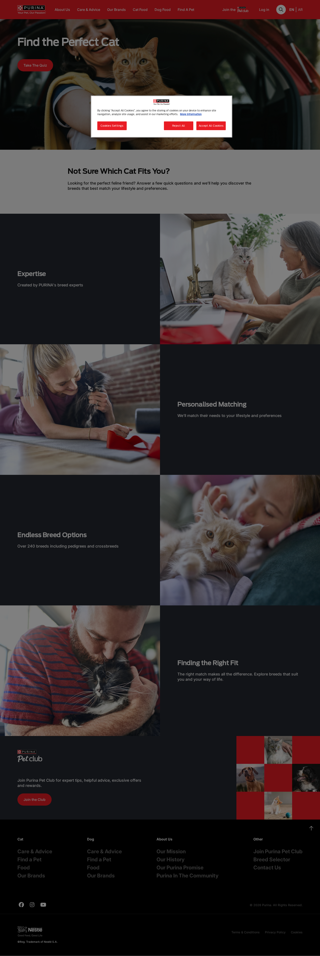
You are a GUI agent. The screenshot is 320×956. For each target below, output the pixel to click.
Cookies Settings (112, 125)
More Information (191, 114)
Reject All (178, 125)
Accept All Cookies (211, 125)
